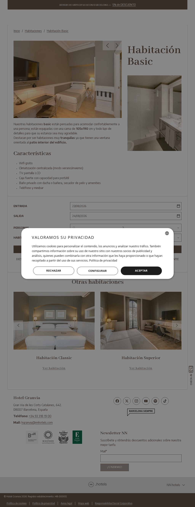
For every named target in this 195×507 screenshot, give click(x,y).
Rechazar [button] (53, 271)
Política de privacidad (103, 260)
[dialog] (97, 253)
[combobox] (167, 233)
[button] (97, 271)
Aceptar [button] (141, 271)
